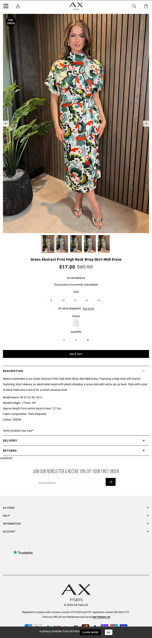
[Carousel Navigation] (76, 124)
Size (76, 292)
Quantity (76, 332)
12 (75, 300)
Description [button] (13, 371)
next (146, 124)
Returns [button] (10, 450)
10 (63, 300)
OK (108, 632)
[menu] (6, 7)
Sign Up (111, 482)
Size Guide (88, 308)
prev (6, 124)
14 (86, 300)
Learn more (90, 632)
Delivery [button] (10, 440)
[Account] (18, 6)
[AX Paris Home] (76, 6)
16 (98, 300)
